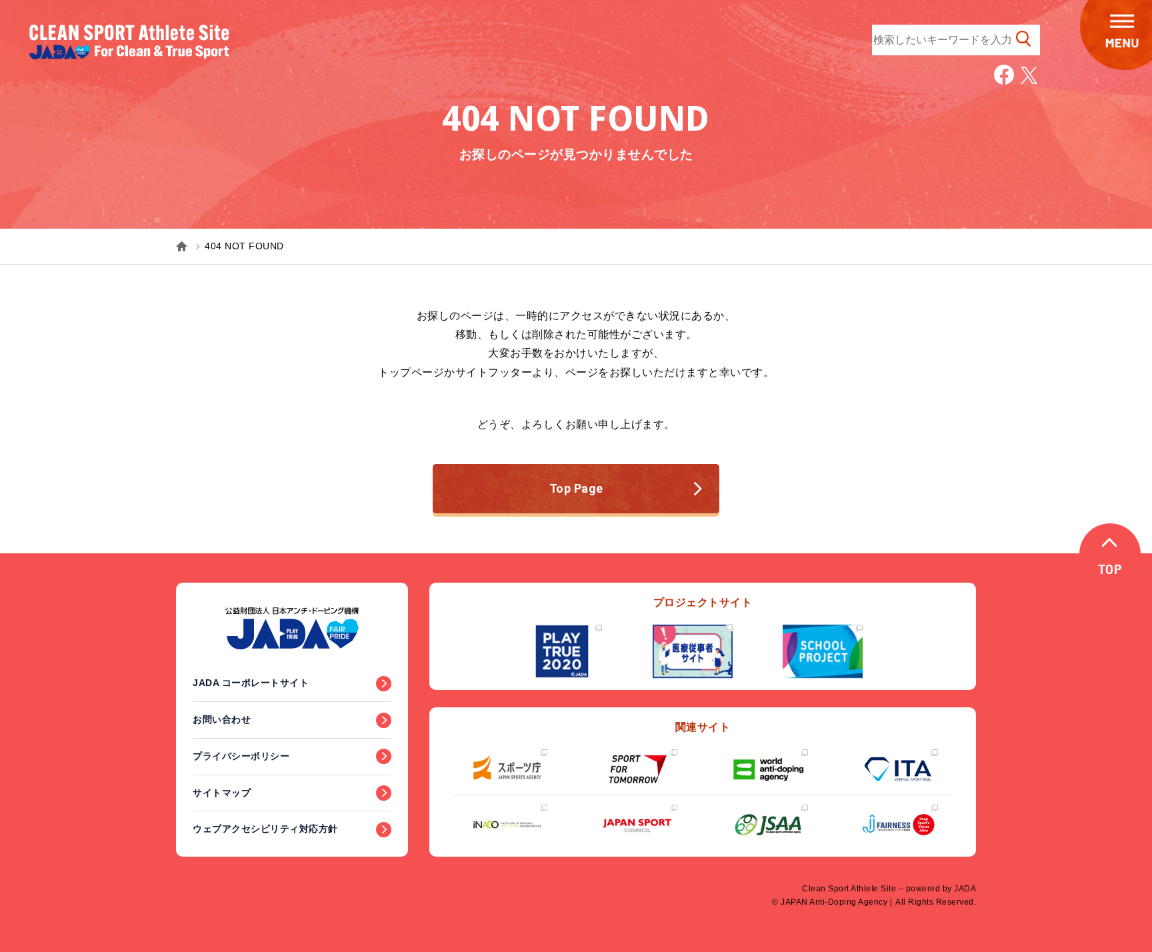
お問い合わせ (222, 719)
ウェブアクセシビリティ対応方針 (265, 828)
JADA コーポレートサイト (251, 682)
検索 (1023, 39)
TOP (1110, 570)
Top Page (576, 488)
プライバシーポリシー (241, 756)
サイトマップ (222, 792)
